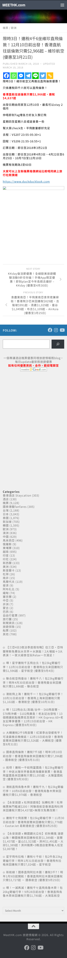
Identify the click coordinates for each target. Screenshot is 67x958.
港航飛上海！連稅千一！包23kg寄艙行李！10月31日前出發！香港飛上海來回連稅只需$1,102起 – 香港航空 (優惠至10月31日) (33, 698)
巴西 (6, 612)
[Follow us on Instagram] (56, 330)
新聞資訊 (9, 623)
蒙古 (6, 608)
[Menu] (62, 5)
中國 (6, 537)
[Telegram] (28, 75)
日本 (6, 514)
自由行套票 (10, 615)
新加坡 (7, 522)
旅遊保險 (9, 627)
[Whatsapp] (13, 75)
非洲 (6, 604)
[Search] (58, 344)
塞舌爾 (7, 597)
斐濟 (6, 585)
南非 (6, 578)
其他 (6, 634)
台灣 (6, 510)
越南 (6, 552)
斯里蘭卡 (9, 570)
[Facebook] (6, 75)
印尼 (6, 559)
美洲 (6, 567)
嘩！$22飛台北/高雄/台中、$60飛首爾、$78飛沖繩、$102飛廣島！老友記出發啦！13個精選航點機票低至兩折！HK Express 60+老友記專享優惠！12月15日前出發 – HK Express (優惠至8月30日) (33, 717)
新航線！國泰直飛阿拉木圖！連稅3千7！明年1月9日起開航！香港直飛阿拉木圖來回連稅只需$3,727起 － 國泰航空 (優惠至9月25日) (33, 876)
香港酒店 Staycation (17, 495)
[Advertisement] (31, 403)
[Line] (35, 75)
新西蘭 (7, 563)
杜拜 (6, 574)
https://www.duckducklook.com (26, 181)
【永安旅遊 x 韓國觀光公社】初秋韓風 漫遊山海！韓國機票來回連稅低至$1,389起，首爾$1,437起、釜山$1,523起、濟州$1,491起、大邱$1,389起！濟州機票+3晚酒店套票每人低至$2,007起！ (33, 841)
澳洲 (6, 533)
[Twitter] (42, 75)
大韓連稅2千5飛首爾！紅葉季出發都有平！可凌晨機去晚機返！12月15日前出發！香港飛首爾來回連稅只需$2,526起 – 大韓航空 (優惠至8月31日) (33, 738)
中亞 (6, 600)
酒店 (6, 499)
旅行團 (7, 619)
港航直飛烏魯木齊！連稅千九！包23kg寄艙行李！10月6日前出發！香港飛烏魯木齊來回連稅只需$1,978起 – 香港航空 (33, 791)
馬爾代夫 (9, 582)
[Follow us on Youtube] (62, 330)
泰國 (6, 518)
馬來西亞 (9, 540)
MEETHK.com (13, 5)
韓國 (6, 525)
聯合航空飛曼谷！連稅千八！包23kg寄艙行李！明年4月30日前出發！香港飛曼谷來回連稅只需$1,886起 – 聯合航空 (33, 682)
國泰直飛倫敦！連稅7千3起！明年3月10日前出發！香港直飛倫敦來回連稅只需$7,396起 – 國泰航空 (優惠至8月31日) (33, 756)
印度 (6, 555)
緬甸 (6, 593)
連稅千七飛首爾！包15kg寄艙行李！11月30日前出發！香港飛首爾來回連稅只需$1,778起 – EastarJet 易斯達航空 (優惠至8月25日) (33, 822)
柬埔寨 (7, 548)
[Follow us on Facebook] (50, 330)
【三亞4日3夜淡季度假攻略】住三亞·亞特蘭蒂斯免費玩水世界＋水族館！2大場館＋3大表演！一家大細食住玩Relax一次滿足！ (33, 651)
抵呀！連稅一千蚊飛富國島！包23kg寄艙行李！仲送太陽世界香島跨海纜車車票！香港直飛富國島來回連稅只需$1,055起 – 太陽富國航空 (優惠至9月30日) (33, 773)
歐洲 (14, 28)
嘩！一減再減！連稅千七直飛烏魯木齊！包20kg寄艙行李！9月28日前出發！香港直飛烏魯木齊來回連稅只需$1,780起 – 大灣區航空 (33, 891)
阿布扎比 (9, 589)
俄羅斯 (7, 544)
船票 (6, 630)
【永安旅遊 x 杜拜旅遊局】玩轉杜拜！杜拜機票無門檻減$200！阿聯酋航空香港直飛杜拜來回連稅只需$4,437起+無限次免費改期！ (33, 806)
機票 (5, 28)
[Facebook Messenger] (21, 75)
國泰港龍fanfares (15, 507)
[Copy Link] (50, 75)
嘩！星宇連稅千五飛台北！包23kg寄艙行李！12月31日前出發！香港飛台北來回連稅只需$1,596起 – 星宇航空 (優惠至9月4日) (33, 667)
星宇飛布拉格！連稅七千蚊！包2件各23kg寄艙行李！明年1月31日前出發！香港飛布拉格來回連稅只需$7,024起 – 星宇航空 (32, 860)
